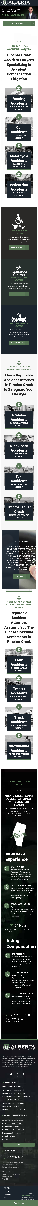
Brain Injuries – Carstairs (11, 1087)
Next (19, 1144)
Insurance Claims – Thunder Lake (14, 1109)
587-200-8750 (14, 14)
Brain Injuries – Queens (10, 1106)
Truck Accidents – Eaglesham (13, 1103)
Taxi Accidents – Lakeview (11, 1100)
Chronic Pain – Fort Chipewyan (13, 1090)
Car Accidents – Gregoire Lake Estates (16, 1096)
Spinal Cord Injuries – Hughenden (14, 1093)
